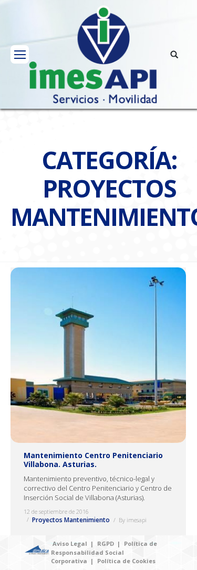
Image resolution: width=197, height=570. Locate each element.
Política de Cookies (126, 561)
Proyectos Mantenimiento (71, 519)
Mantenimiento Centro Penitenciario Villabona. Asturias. (93, 460)
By (133, 520)
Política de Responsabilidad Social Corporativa (104, 552)
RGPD (105, 543)
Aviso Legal (70, 543)
